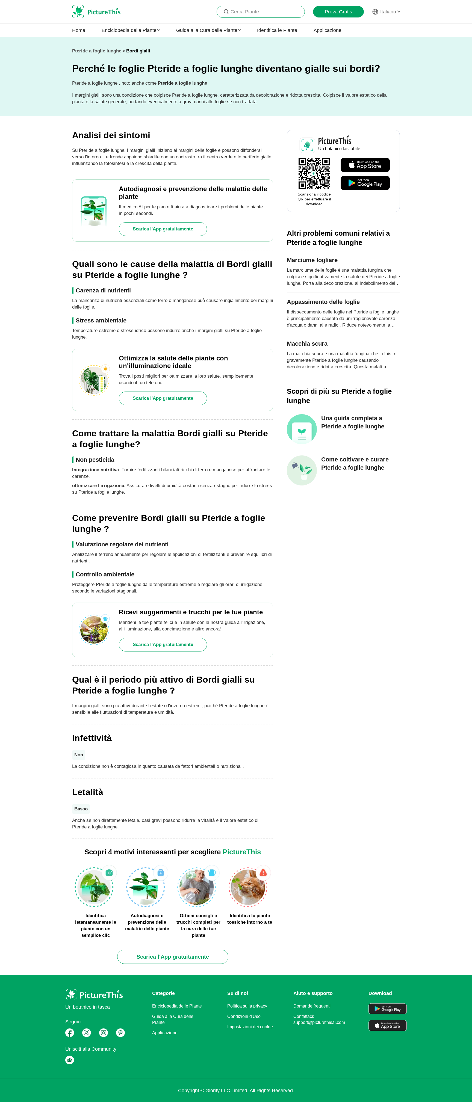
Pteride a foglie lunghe (96, 51)
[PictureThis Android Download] (365, 183)
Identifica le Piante (277, 30)
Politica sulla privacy (247, 1006)
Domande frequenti (312, 1006)
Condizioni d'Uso (244, 1016)
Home (78, 30)
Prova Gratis (338, 11)
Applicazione (327, 30)
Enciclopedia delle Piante (177, 1006)
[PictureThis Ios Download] (365, 165)
